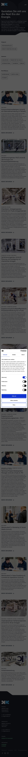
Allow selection (14, 400)
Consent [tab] (5, 354)
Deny (14, 404)
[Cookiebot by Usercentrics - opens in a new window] (20, 351)
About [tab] (22, 354)
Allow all (14, 396)
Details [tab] (14, 354)
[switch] (24, 381)
